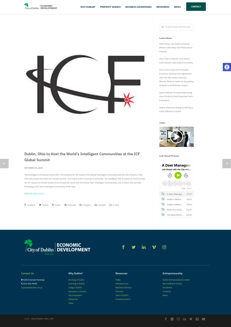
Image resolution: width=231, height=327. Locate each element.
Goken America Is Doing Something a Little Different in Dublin (176, 109)
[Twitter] (191, 319)
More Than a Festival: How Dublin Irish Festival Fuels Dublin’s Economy (176, 60)
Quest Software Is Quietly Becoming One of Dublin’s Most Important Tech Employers (176, 96)
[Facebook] (166, 319)
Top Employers (75, 295)
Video (71, 303)
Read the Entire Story (34, 193)
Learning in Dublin (76, 283)
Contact (196, 6)
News (177, 7)
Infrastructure (122, 283)
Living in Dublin (75, 287)
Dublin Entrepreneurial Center (176, 280)
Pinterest (71, 205)
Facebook (31, 205)
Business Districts (124, 287)
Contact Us (27, 273)
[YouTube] (203, 319)
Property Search (110, 7)
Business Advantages (138, 7)
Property (167, 291)
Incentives (167, 287)
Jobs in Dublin (122, 295)
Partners (119, 291)
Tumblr (57, 205)
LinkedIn (101, 205)
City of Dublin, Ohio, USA (42, 318)
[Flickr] (172, 319)
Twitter (45, 205)
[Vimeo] (197, 319)
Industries (73, 299)
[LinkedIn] (185, 319)
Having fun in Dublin (77, 291)
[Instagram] (178, 319)
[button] (227, 67)
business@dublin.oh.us (31, 287)
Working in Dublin (76, 280)
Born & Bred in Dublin (172, 283)
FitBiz (118, 280)
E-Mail (115, 205)
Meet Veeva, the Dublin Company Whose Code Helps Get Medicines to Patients (175, 48)
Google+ (87, 205)
